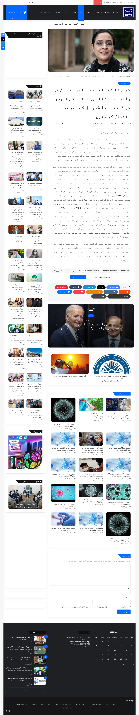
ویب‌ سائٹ (86, 597)
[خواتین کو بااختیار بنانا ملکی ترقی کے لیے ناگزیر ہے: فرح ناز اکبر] (34, 145)
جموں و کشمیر (96, 704)
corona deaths (109, 271)
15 (108, 650)
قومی (108, 12)
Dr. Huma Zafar (91, 271)
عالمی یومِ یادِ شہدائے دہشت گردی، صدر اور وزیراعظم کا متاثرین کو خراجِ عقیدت (20, 680)
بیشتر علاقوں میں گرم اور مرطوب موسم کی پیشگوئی (35, 130)
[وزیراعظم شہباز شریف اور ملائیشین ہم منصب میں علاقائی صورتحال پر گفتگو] (34, 377)
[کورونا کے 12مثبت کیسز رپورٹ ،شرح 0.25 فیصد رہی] (118, 439)
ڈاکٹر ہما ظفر (72, 271)
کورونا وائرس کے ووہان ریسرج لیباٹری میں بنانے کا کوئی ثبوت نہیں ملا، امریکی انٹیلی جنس (119, 416)
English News (19, 704)
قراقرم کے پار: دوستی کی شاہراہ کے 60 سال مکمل (34, 362)
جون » (125, 664)
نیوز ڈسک (126, 123)
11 (131, 650)
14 (115, 650)
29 (108, 659)
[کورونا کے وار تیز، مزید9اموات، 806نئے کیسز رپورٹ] (63, 519)
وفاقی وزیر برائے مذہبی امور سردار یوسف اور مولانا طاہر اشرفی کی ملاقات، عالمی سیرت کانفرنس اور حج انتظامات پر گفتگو (17, 159)
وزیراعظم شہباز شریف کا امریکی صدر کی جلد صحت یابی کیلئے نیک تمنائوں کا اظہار (91, 326)
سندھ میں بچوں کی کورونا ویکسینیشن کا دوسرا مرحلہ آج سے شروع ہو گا (91, 476)
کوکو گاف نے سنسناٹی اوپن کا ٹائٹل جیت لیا (35, 185)
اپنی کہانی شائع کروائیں (69, 707)
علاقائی (87, 704)
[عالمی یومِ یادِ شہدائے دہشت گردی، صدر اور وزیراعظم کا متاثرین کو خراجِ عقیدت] (40, 681)
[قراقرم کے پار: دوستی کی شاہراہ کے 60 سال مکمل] (34, 352)
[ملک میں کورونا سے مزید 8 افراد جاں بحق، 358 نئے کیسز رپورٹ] (91, 519)
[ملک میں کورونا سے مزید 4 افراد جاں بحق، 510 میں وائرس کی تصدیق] (118, 524)
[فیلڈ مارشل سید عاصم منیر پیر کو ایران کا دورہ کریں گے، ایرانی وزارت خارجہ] (34, 302)
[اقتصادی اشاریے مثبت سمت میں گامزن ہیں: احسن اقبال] (16, 229)
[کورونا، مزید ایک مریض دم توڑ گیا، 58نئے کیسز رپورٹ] (63, 410)
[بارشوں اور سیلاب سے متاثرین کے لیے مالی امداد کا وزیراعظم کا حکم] (16, 352)
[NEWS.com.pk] (128, 12)
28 (115, 659)
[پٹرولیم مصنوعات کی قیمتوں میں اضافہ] (16, 403)
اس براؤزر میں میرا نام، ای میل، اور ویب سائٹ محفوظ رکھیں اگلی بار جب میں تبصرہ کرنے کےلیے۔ (94, 607)
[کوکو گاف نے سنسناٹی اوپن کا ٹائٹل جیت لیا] (34, 176)
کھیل (50, 12)
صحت (81, 12)
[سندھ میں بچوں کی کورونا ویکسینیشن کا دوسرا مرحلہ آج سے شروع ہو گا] (91, 465)
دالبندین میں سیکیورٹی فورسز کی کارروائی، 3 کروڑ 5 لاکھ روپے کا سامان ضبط (17, 105)
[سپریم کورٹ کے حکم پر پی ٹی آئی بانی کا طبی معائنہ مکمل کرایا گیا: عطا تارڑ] (16, 328)
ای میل (128, 597)
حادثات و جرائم (78, 704)
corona (124, 271)
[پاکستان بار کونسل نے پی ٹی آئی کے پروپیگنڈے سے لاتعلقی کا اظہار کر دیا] (34, 328)
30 (102, 659)
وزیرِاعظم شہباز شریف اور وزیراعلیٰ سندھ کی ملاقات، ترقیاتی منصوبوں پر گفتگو (28, 504)
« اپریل (131, 664)
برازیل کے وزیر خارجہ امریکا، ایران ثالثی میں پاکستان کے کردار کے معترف (18, 649)
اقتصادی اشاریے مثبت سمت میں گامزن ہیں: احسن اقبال (16, 238)
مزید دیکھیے (25, 690)
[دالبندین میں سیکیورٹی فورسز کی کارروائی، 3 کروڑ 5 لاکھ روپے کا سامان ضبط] (16, 94)
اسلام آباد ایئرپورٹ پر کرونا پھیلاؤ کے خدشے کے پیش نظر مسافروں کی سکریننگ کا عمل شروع (91, 450)
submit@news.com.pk (82, 642)
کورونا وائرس (124, 83)
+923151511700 (84, 644)
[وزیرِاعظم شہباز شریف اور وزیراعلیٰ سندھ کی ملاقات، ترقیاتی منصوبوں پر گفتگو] (34, 94)
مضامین (43, 12)
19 (126, 654)
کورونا (57, 271)
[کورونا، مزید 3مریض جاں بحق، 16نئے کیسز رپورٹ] (63, 493)
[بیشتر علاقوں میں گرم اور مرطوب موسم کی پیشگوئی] (34, 121)
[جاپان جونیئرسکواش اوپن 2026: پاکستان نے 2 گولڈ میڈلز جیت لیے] (16, 176)
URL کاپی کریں (78, 277)
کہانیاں (28, 704)
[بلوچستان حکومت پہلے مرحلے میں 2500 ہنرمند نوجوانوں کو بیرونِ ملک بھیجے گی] (34, 277)
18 (131, 654)
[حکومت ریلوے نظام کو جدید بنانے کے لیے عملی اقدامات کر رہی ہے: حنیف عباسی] (34, 403)
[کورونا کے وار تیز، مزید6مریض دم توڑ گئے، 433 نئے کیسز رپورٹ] (91, 490)
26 (126, 659)
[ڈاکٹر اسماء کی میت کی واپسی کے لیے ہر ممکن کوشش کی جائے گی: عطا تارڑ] (34, 253)
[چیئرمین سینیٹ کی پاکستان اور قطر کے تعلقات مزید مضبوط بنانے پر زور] (34, 229)
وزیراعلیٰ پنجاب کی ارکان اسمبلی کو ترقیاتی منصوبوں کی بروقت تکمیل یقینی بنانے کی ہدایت (17, 313)
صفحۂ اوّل (116, 12)
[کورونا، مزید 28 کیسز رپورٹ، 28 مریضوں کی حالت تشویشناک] (63, 439)
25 (131, 659)
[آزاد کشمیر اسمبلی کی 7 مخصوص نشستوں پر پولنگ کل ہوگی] (16, 277)
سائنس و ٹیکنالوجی (62, 12)
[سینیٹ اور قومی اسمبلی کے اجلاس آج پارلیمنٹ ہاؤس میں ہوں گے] (16, 121)
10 (96, 646)
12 (126, 650)
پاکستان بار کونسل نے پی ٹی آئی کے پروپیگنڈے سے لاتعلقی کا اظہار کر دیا (19, 659)
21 (115, 654)
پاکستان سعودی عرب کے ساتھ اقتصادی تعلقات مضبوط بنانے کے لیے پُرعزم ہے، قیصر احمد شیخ (16, 388)
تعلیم (87, 12)
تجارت (74, 12)
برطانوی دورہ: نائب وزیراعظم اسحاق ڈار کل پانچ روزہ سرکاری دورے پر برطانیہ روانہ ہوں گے (35, 211)
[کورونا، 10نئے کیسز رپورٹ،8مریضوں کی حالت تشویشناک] (91, 404)
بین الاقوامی (97, 12)
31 (96, 659)
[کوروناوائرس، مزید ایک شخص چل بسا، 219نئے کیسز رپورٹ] (118, 492)
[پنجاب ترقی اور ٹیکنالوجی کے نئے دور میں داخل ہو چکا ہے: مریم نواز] (16, 253)
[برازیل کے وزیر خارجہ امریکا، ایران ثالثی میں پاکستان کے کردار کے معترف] (40, 650)
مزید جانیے (86, 646)
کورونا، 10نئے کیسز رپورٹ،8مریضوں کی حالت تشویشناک (94, 416)
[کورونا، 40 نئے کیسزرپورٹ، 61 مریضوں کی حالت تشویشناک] (118, 465)
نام (129, 588)
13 (121, 650)
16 (102, 650)
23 (102, 654)
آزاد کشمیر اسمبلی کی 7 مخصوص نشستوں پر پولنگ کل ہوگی (16, 287)
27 (121, 659)
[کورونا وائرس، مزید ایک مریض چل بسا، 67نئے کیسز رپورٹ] (63, 465)
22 (108, 654)
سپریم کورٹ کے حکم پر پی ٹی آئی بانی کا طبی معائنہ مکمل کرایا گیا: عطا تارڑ (19, 670)
